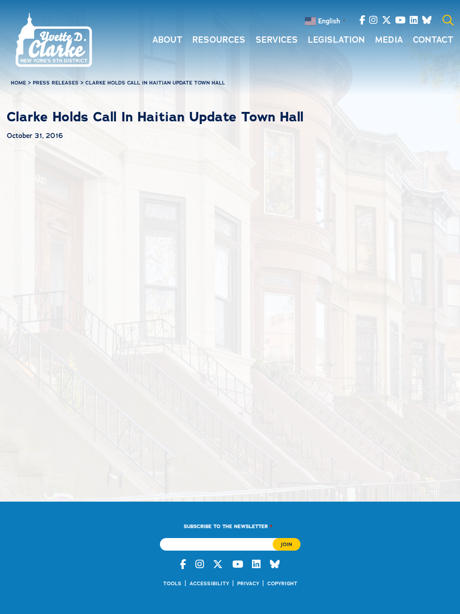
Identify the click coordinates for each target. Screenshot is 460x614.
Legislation (336, 39)
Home (18, 83)
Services (277, 39)
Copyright (282, 583)
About (167, 39)
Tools (172, 583)
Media (389, 39)
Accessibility (209, 583)
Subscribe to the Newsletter (228, 526)
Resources (218, 39)
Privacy (248, 583)
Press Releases (56, 83)
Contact (433, 39)
